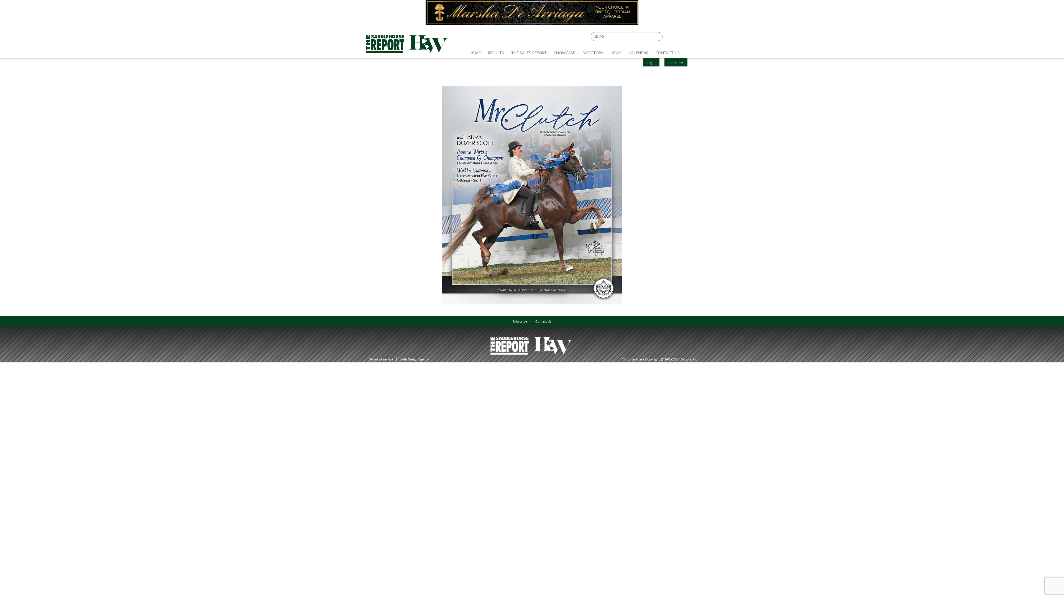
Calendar (638, 53)
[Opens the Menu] (691, 50)
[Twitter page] (680, 38)
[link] (475, 51)
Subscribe (676, 62)
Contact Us (543, 321)
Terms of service (381, 359)
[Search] (658, 36)
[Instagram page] (690, 38)
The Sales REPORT (529, 53)
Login (651, 62)
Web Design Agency (414, 359)
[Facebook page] (669, 38)
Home (475, 53)
